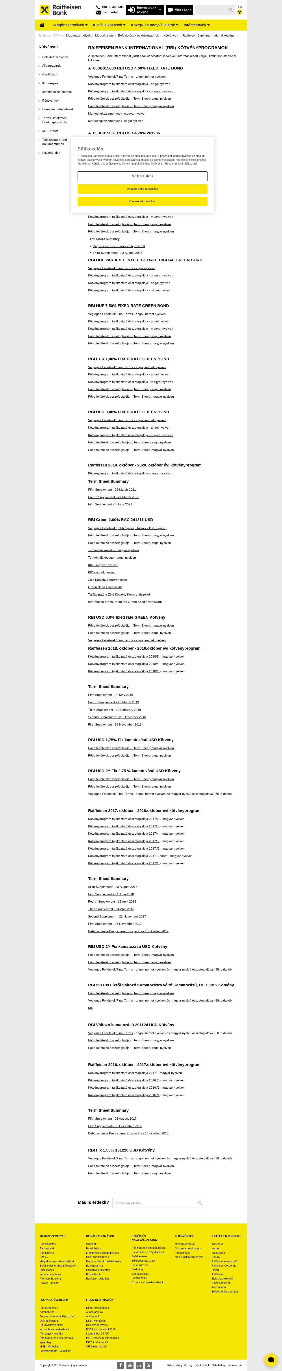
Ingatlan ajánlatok (50, 1274)
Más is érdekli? (93, 1202)
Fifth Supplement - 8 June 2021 (110, 504)
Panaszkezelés (49, 1307)
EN (240, 7)
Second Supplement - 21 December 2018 (117, 717)
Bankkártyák (47, 1248)
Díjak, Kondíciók (96, 1320)
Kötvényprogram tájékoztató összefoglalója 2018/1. (124, 671)
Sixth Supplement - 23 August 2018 (112, 886)
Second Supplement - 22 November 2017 (117, 916)
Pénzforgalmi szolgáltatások (148, 1247)
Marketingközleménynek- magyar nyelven (117, 113)
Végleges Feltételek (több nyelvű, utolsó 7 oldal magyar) (127, 528)
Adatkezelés (47, 1312)
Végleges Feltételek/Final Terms (110, 1033)
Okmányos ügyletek (98, 1270)
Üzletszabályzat (176, 1365)
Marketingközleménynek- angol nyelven (115, 120)
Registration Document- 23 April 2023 (119, 246)
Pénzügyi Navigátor (51, 1333)
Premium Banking (50, 1278)
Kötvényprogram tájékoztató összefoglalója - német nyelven (129, 290)
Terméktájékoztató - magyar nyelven (113, 550)
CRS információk (96, 1346)
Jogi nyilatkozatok (199, 1365)
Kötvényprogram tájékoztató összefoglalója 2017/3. (124, 841)
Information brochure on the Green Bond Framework (125, 601)
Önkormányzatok (185, 1244)
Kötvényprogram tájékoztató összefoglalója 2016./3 (124, 1080)
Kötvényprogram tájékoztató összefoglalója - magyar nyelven (131, 91)
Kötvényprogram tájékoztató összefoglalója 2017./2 (124, 848)
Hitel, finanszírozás (97, 1257)
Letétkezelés (139, 1278)
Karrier (216, 1248)
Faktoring (137, 1269)
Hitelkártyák (47, 1252)
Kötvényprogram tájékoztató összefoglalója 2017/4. (124, 833)
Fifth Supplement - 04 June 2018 (111, 894)
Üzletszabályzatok (97, 1325)
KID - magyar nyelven (103, 565)
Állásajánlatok (94, 1312)
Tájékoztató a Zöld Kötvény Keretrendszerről (119, 594)
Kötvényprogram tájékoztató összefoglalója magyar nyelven (129, 473)
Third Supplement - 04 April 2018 (111, 909)
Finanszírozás (140, 1265)
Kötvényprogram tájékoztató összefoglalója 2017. (122, 1073)
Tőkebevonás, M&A (143, 1260)
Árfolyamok (93, 1316)
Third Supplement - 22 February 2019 (114, 709)
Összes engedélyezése (142, 188)
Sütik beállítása (142, 176)
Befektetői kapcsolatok (225, 1291)
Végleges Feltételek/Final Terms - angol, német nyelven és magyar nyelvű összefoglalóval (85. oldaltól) (160, 793)
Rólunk (216, 1257)
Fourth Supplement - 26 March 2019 (113, 702)
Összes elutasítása (142, 201)
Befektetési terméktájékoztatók (58, 1265)
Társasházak (182, 1252)
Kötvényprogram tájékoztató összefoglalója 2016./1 (124, 1095)
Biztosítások (47, 1270)
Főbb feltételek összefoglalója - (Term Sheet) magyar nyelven (131, 106)
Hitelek (44, 1257)
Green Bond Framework (105, 587)
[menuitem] (42, 25)
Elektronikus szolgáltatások (102, 1252)
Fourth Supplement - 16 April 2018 (112, 901)
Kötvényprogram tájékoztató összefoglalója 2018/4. (124, 663)
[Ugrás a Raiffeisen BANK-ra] (60, 9)
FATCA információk (97, 1342)
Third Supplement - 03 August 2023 (117, 252)
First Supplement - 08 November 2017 (115, 923)
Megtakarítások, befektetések (57, 1261)
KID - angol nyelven (101, 572)
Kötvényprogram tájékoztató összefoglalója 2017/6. (124, 819)
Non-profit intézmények (189, 1257)
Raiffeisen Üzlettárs (97, 1278)
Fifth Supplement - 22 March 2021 (112, 489)
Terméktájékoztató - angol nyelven (112, 557)
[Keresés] (231, 10)
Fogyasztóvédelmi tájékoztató (57, 1316)
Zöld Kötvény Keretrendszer (107, 579)
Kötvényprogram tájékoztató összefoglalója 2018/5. (124, 656)
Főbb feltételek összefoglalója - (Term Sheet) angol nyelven (129, 98)
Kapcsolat (217, 1244)
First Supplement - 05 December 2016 (115, 1126)
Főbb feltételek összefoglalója (109, 1040)
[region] (142, 175)
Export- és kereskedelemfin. (148, 1282)
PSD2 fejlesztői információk (102, 1338)
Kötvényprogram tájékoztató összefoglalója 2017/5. (124, 826)
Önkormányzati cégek (188, 1248)
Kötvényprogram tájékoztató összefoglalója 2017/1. (124, 863)
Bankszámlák (48, 1244)
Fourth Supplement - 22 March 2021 (113, 497)
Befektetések (139, 1256)
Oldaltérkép (219, 1365)
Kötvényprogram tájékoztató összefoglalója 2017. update (127, 855)
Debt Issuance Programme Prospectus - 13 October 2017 (128, 931)
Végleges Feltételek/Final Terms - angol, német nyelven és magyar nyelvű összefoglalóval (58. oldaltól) (160, 1000)
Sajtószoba (218, 1252)
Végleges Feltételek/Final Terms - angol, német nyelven (127, 76)
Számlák (91, 1244)
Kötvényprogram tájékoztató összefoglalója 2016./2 (124, 1087)
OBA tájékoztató (49, 1320)
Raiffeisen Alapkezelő (224, 1261)
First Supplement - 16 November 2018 (115, 724)
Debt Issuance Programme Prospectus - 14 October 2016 (128, 1133)
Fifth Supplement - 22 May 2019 (110, 694)
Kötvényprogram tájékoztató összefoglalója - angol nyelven (129, 84)
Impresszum (235, 1365)
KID (90, 1008)
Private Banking (49, 1283)
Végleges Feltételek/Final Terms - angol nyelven (121, 268)
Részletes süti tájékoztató (181, 163)
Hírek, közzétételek (97, 1307)
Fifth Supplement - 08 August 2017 (112, 1118)
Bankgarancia (94, 1265)
